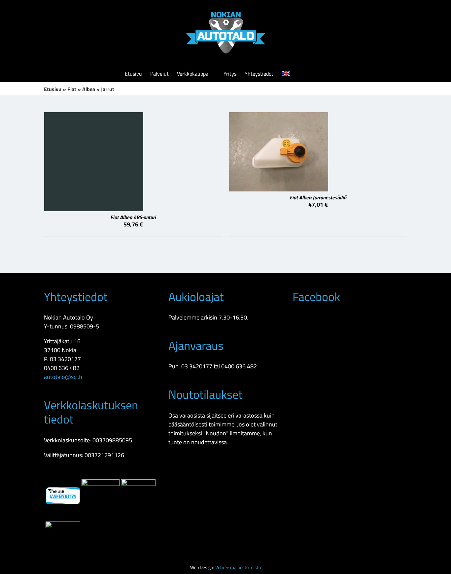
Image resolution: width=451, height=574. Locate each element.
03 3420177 (65, 359)
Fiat (71, 89)
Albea (88, 89)
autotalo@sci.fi (63, 376)
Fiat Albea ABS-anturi (133, 217)
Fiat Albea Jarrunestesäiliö (318, 197)
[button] (316, 73)
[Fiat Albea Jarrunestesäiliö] (278, 116)
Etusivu (52, 89)
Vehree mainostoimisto (238, 567)
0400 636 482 (62, 367)
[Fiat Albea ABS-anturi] (93, 116)
